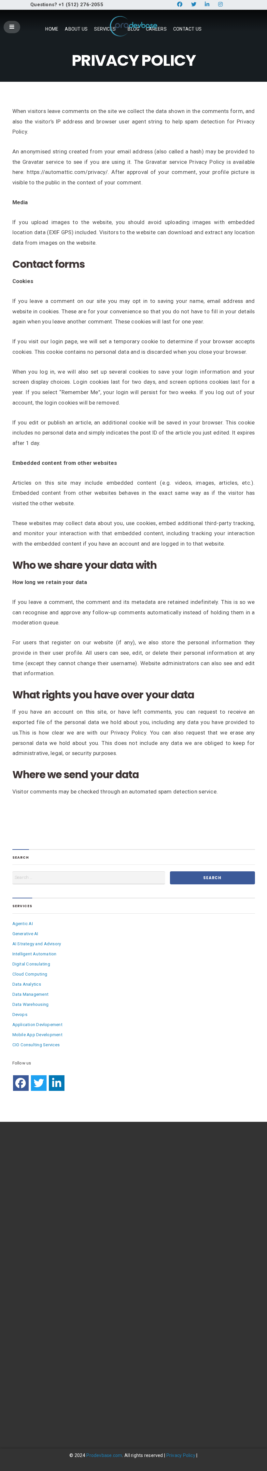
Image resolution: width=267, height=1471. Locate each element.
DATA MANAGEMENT (33, 1252)
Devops (19, 1014)
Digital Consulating (31, 964)
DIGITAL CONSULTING (33, 1222)
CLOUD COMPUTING (32, 1232)
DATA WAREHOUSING (33, 1262)
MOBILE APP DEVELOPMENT (40, 1293)
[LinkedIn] (56, 1083)
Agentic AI (22, 923)
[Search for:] (88, 877)
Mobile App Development (37, 1034)
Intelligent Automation (34, 953)
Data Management (30, 994)
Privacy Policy (180, 1455)
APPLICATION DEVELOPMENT (42, 1272)
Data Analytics (26, 984)
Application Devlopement (37, 1024)
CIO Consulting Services (36, 1044)
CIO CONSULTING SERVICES (39, 1303)
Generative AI (25, 933)
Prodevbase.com (104, 1455)
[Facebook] (21, 1083)
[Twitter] (39, 1083)
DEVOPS (20, 1282)
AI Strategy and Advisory (36, 943)
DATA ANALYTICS (29, 1242)
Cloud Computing (30, 974)
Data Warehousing (30, 1004)
